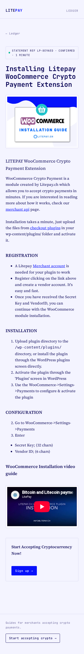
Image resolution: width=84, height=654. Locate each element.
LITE (14, 10)
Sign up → (24, 571)
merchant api (17, 209)
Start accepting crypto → (33, 638)
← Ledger (13, 33)
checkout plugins (45, 227)
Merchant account (49, 265)
